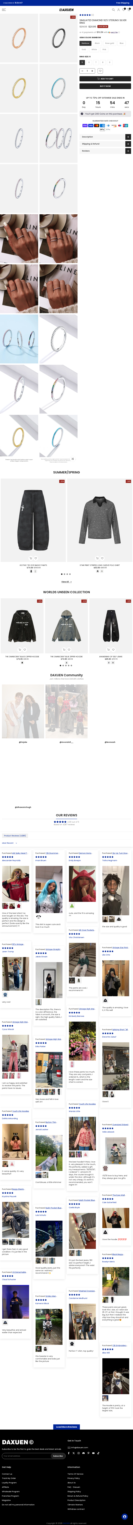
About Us (72, 1483)
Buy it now (105, 86)
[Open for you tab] (125, 1517)
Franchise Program (10, 1496)
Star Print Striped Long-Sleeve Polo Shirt (100, 565)
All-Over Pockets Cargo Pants (81, 931)
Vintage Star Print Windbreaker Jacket (115, 948)
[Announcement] (68, 3)
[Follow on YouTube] (93, 1453)
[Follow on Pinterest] (88, 1453)
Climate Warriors (75, 1505)
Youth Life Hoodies (87, 1104)
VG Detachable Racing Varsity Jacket (14, 1273)
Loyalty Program (9, 1483)
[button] (85, 15)
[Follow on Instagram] (78, 1453)
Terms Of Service (75, 1474)
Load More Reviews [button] (66, 1426)
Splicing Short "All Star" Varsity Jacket (115, 1030)
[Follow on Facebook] (69, 1453)
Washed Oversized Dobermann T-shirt (82, 1292)
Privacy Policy (74, 1478)
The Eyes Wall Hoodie (113, 1196)
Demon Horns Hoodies (80, 854)
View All (65, 582)
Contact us (7, 1474)
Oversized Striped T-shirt (115, 1125)
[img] (66, 821)
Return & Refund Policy (78, 1496)
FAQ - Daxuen (74, 1487)
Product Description (76, 1500)
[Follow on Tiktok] (98, 1453)
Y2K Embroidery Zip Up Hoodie (114, 1346)
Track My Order (9, 1478)
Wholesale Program (11, 1491)
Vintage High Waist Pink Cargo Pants (82, 1010)
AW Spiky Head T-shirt (15, 854)
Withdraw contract (76, 1509)
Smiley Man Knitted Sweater (45, 1297)
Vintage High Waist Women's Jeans (49, 1040)
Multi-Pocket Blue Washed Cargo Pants (82, 1201)
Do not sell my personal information (18, 1505)
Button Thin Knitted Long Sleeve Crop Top (48, 1123)
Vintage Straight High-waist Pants (47, 950)
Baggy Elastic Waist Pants (13, 1190)
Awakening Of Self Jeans (110, 656)
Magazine (6, 1500)
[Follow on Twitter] (73, 1453)
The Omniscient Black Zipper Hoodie (22, 656)
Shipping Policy (74, 1491)
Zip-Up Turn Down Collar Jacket (115, 854)
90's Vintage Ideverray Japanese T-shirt (14, 945)
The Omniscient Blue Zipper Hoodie (66, 656)
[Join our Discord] (83, 1453)
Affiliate (5, 1487)
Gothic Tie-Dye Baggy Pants (33, 565)
